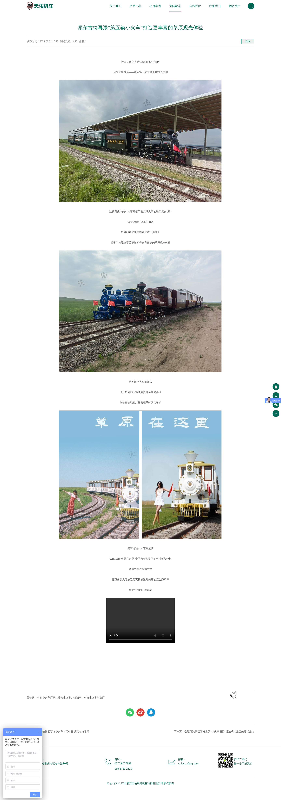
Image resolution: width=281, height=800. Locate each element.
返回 (247, 41)
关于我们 (115, 6)
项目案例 (155, 6)
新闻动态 (175, 6)
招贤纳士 (235, 6)
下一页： (214, 731)
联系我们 (215, 6)
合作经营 (195, 6)
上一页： (58, 731)
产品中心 (135, 6)
